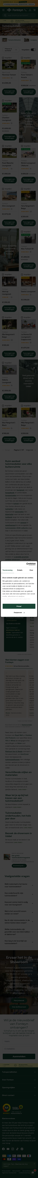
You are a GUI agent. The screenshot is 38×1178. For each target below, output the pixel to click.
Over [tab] (31, 570)
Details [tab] (19, 570)
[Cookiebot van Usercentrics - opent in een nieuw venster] (27, 564)
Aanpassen (18, 612)
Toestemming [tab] (7, 570)
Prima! (19, 606)
